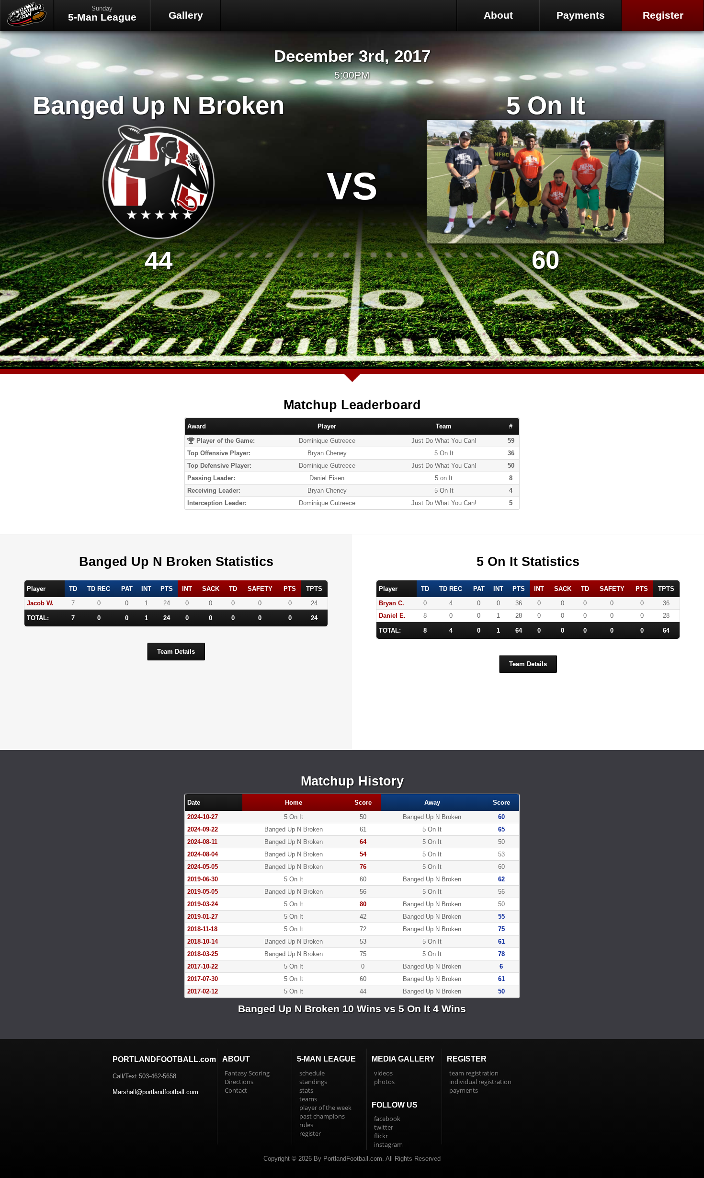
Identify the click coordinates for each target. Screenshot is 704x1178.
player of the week (325, 1107)
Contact (236, 1090)
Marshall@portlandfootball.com (155, 1092)
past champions (322, 1116)
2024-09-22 (202, 829)
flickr (381, 1136)
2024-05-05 (202, 866)
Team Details (176, 651)
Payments (580, 15)
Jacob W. (40, 603)
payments (463, 1090)
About (498, 15)
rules (306, 1124)
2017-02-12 (202, 991)
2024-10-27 (202, 816)
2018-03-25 (202, 954)
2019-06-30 (202, 879)
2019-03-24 (202, 904)
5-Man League (102, 14)
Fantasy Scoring (247, 1073)
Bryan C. (391, 603)
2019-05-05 (202, 891)
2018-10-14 (202, 941)
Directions (239, 1081)
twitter (383, 1127)
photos (384, 1081)
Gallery (186, 15)
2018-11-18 (202, 929)
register (310, 1133)
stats (306, 1090)
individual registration (480, 1081)
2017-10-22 (202, 966)
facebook (387, 1118)
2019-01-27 (202, 916)
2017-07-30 (202, 978)
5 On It (545, 105)
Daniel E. (392, 615)
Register (663, 15)
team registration (474, 1073)
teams (308, 1099)
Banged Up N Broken (158, 105)
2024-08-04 (202, 854)
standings (313, 1081)
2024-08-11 (202, 841)
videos (383, 1073)
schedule (312, 1073)
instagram (388, 1144)
